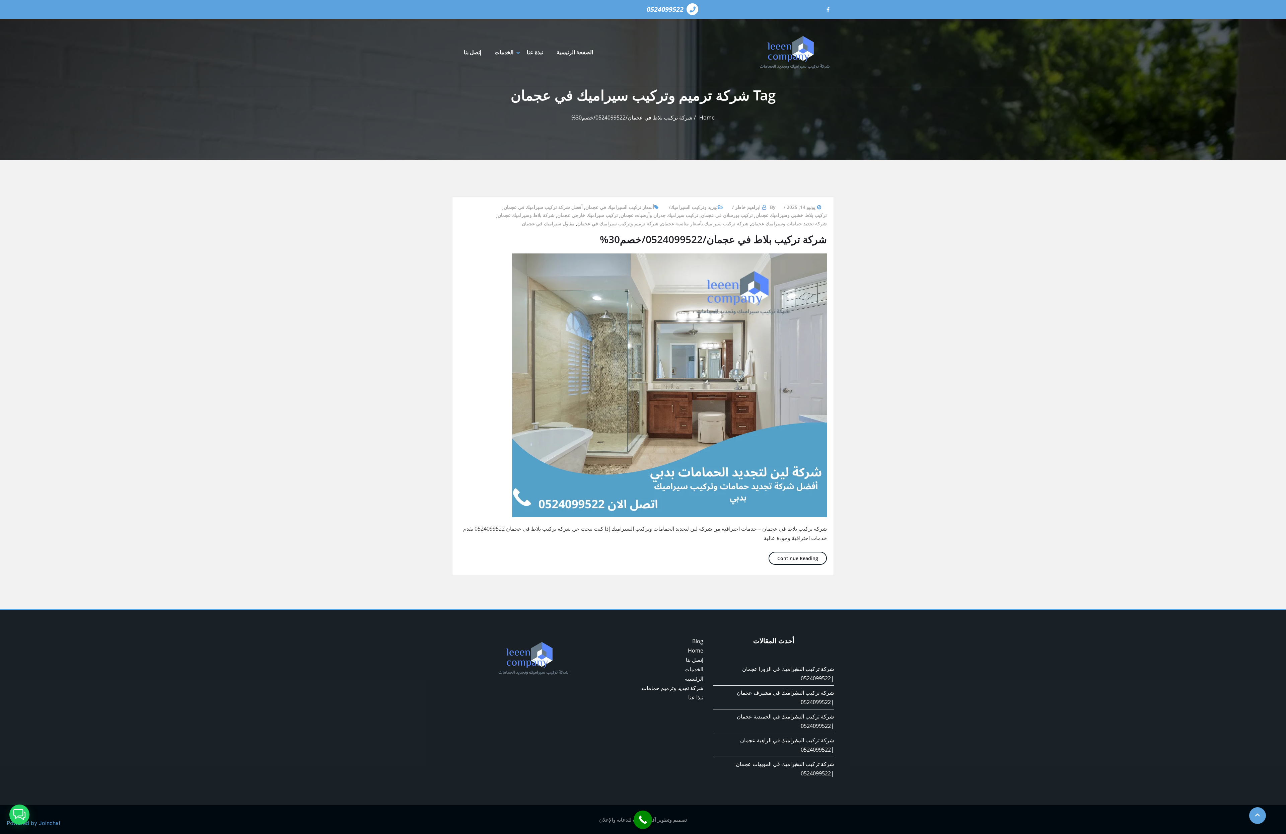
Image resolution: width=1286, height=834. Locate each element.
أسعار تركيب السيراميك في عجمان (619, 207)
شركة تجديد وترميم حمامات (672, 688)
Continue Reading (793, 558)
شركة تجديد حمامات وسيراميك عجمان (789, 223)
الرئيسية (694, 678)
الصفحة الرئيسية (575, 52)
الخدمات (504, 52)
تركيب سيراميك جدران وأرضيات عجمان (659, 215)
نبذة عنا (535, 52)
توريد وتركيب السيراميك (694, 207)
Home (707, 117)
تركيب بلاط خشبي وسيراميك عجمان (791, 215)
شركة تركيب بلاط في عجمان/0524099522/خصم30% (631, 117)
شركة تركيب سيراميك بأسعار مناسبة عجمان (704, 223)
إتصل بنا (472, 52)
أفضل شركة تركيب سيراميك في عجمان (543, 207)
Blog (697, 641)
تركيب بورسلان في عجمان (727, 215)
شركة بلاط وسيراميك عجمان (526, 215)
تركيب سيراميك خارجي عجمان (587, 215)
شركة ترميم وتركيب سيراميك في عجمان (617, 223)
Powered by (34, 823)
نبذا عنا (695, 697)
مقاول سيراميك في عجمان (548, 223)
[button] (19, 815)
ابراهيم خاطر (748, 207)
